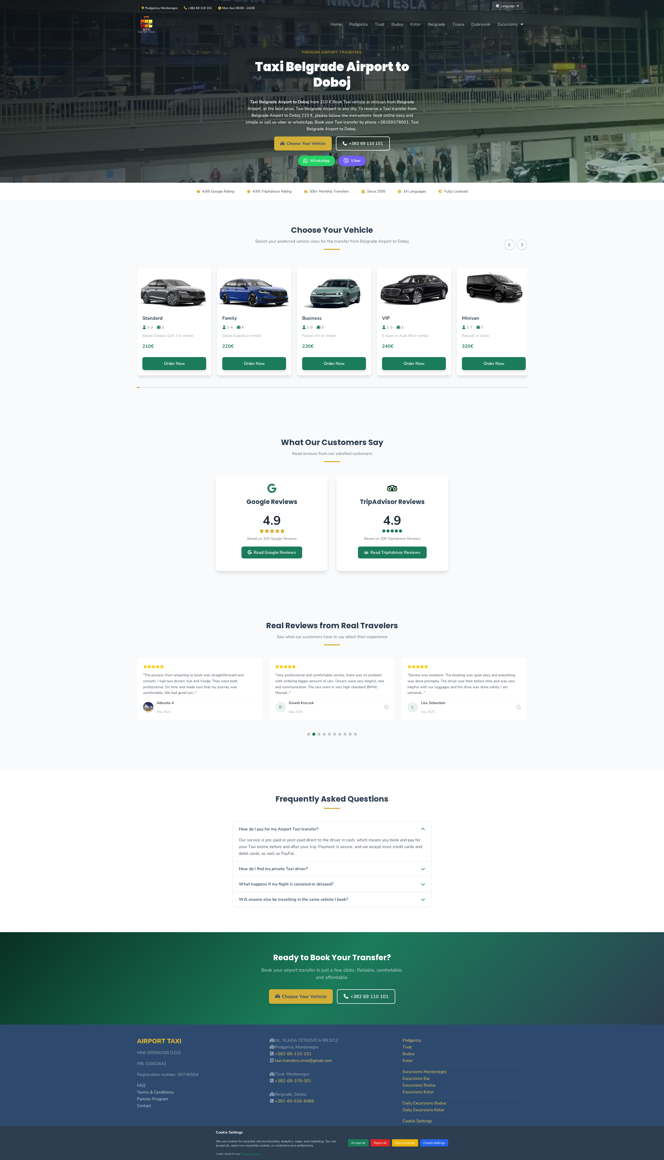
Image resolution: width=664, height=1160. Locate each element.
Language (507, 6)
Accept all (358, 1143)
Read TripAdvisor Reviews (395, 552)
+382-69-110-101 (293, 1054)
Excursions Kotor (418, 1092)
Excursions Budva (419, 1085)
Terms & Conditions (155, 1092)
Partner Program (152, 1099)
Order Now (174, 363)
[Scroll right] (522, 245)
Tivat (379, 24)
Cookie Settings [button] (417, 1121)
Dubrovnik (480, 24)
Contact (144, 1106)
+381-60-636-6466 (294, 1101)
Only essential (405, 1143)
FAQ (141, 1085)
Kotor (415, 24)
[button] (308, 734)
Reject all (380, 1143)
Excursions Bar (416, 1078)
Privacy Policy (250, 1154)
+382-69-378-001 (293, 1081)
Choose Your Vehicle (306, 143)
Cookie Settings (434, 1143)
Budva (397, 24)
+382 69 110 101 (366, 143)
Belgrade (436, 24)
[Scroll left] (509, 245)
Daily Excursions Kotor (424, 1110)
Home (336, 24)
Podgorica (358, 24)
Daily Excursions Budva (424, 1103)
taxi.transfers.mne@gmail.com (303, 1060)
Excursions (508, 24)
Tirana (458, 24)
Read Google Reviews (275, 552)
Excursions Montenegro (425, 1072)
